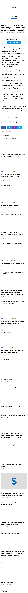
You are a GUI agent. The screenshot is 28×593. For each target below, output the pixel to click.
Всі (24, 122)
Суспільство (8, 131)
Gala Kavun (14, 16)
